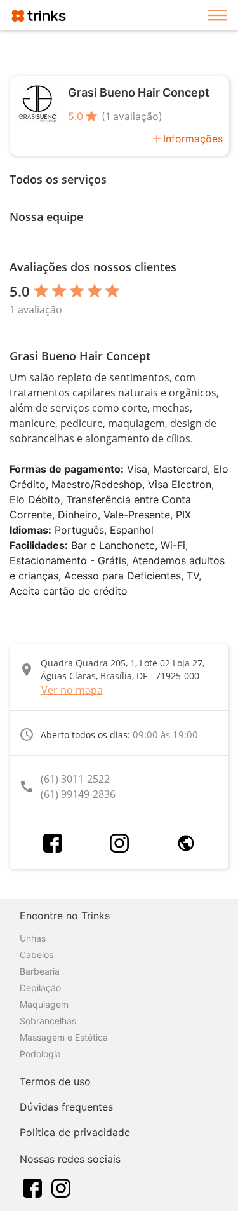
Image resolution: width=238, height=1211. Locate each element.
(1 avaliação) (132, 116)
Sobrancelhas (48, 1020)
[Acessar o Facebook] (52, 843)
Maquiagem (44, 1004)
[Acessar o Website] (186, 843)
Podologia (40, 1053)
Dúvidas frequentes (66, 1106)
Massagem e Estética (64, 1037)
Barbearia (40, 971)
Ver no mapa (72, 690)
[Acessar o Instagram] (119, 843)
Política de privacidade (75, 1132)
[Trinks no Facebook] (32, 1187)
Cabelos (36, 954)
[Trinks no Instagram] (61, 1187)
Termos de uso (55, 1081)
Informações (193, 138)
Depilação (40, 987)
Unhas (33, 938)
